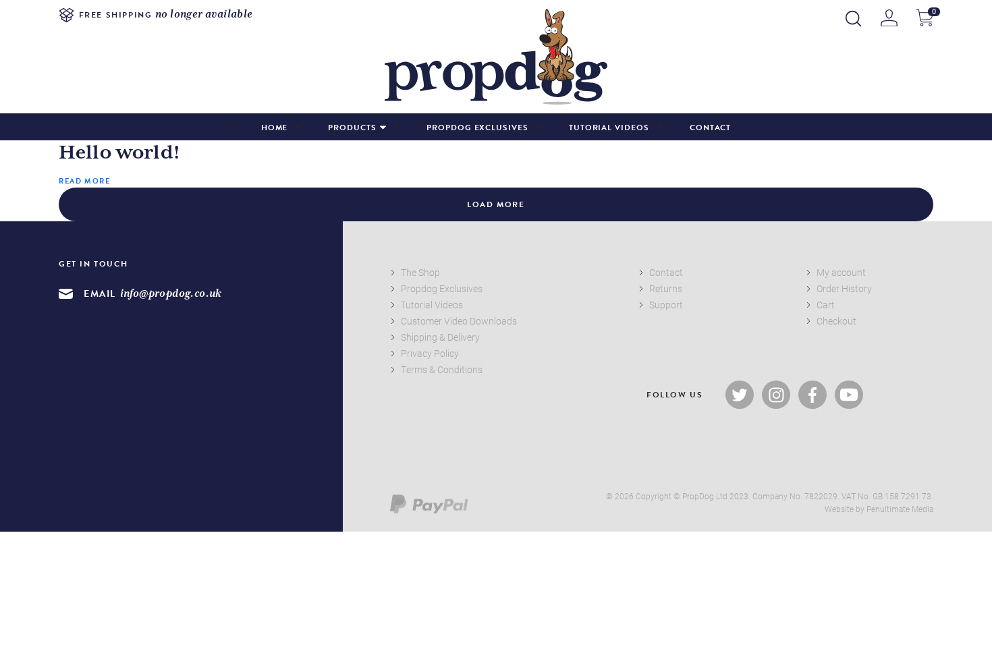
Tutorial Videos (609, 127)
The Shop (420, 272)
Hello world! (119, 153)
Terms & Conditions (442, 369)
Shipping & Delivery (440, 337)
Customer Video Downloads (459, 320)
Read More (84, 181)
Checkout (836, 320)
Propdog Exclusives (477, 127)
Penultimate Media (899, 508)
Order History (844, 288)
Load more (495, 204)
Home (274, 127)
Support (666, 304)
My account (841, 272)
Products (352, 127)
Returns (665, 288)
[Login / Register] (889, 18)
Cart (826, 304)
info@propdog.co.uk (171, 293)
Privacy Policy (430, 353)
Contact (711, 127)
